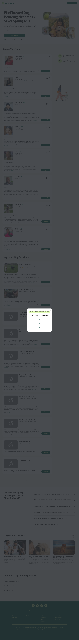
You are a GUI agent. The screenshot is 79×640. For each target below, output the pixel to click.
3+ (39, 327)
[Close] (50, 310)
